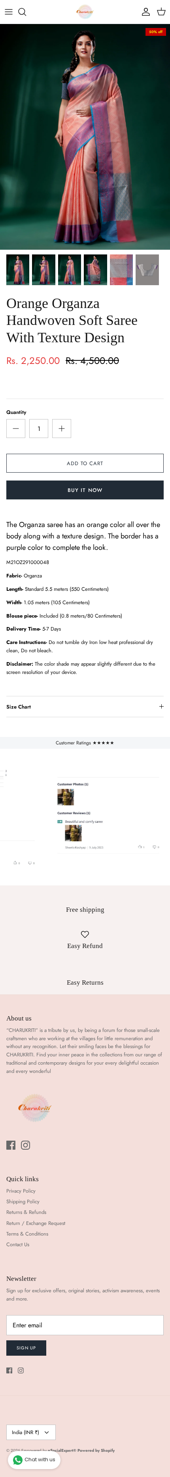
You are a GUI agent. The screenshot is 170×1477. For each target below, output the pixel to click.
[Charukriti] (85, 12)
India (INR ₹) (25, 1432)
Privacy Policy (21, 1191)
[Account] (144, 11)
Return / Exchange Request (35, 1223)
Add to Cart (85, 463)
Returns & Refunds (26, 1212)
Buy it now (85, 490)
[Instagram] (25, 1145)
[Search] (26, 11)
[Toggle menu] (8, 11)
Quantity (16, 412)
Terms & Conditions (27, 1234)
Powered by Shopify (96, 1450)
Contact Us (17, 1244)
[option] (85, 137)
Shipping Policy (23, 1201)
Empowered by (48, 1450)
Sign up (26, 1348)
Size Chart (18, 707)
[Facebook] (10, 1145)
